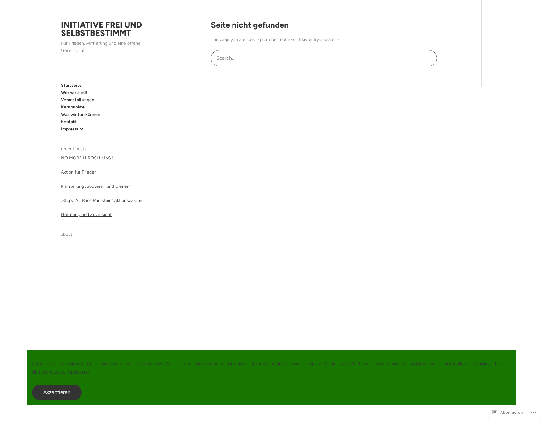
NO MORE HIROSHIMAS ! (87, 158)
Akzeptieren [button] (56, 392)
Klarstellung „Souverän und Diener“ (95, 186)
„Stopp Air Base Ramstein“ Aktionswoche (101, 200)
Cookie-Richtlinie (69, 372)
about (66, 234)
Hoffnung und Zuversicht (86, 214)
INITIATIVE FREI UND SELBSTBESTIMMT (101, 29)
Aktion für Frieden (79, 172)
